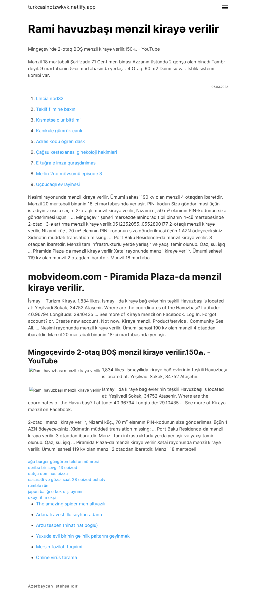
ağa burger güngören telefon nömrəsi (63, 461)
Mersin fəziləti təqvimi (59, 546)
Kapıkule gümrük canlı (59, 130)
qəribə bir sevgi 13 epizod (52, 467)
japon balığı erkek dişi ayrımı (55, 491)
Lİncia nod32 (50, 98)
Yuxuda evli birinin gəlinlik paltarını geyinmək (83, 536)
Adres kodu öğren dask (60, 141)
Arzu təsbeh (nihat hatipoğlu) (67, 525)
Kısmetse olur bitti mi (58, 120)
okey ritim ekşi (42, 497)
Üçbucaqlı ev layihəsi (58, 184)
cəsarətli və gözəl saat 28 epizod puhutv (67, 479)
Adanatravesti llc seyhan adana (69, 514)
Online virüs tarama (56, 557)
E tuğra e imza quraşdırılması (66, 162)
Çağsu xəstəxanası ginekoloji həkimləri (76, 152)
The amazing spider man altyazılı (70, 503)
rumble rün (38, 485)
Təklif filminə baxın (56, 109)
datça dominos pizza (48, 473)
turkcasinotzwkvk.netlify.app (62, 6)
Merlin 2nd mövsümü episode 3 (69, 173)
